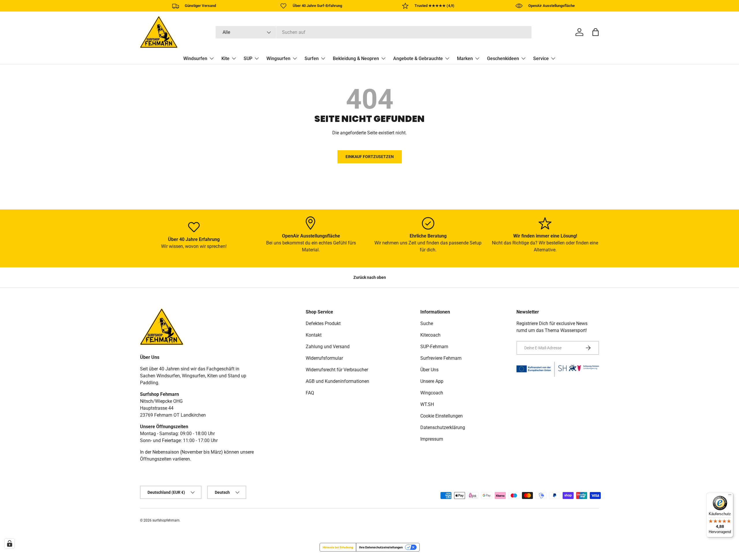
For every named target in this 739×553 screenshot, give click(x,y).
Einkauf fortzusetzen (370, 156)
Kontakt (314, 335)
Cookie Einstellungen (441, 416)
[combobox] (373, 32)
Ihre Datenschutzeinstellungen (381, 547)
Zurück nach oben (369, 277)
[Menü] (729, 496)
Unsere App (431, 381)
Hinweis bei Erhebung (338, 547)
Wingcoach (431, 393)
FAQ (310, 393)
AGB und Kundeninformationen (337, 381)
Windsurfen (195, 58)
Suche (426, 323)
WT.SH (427, 404)
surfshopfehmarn (166, 520)
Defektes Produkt (323, 323)
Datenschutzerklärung (442, 427)
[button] (595, 32)
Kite (225, 58)
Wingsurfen (278, 58)
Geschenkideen (503, 58)
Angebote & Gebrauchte (418, 58)
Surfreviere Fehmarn (441, 358)
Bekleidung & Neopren (356, 58)
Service (541, 58)
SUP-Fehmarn (434, 346)
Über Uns (429, 369)
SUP (248, 58)
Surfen (312, 58)
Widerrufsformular (324, 358)
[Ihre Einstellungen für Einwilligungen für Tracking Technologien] (9, 543)
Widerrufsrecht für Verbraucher (337, 369)
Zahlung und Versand (328, 346)
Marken (465, 58)
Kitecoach (430, 335)
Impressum (431, 439)
